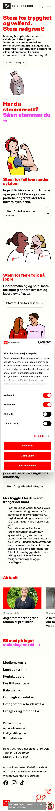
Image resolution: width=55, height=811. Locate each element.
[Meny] (49, 6)
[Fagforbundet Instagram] (14, 783)
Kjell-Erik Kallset (37, 767)
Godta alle (27, 445)
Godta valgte (27, 455)
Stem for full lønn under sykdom (27, 213)
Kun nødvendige (27, 465)
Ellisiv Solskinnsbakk (33, 771)
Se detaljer (40, 436)
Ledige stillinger (14, 733)
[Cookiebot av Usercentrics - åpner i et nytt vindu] (38, 343)
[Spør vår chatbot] (50, 806)
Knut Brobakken (28, 775)
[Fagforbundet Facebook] (6, 783)
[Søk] (41, 6)
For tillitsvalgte (15, 63)
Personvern (12, 723)
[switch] (47, 404)
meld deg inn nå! (18, 645)
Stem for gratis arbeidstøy (24, 486)
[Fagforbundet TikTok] (22, 783)
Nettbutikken (12, 738)
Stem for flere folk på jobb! (24, 303)
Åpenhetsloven (14, 728)
